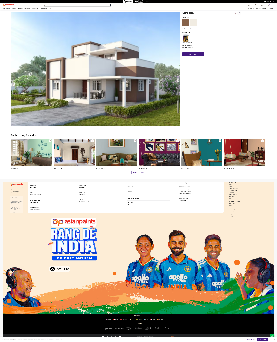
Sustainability (35, 8)
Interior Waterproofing (183, 196)
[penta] (168, 328)
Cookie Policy (231, 205)
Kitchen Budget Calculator (35, 209)
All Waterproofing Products (184, 186)
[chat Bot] (272, 336)
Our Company (251, 8)
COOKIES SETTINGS (251, 339)
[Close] (274, 339)
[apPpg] (158, 328)
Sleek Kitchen (32, 192)
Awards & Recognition (233, 194)
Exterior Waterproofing (183, 198)
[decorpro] (129, 328)
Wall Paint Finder (82, 192)
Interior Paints (130, 186)
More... (50, 8)
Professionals (43, 8)
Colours (8, 8)
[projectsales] (138, 329)
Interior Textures (130, 189)
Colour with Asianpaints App (84, 201)
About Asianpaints (232, 182)
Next (263, 135)
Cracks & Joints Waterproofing (185, 193)
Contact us (271, 8)
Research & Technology (233, 188)
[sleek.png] (109, 328)
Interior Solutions (33, 187)
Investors (258, 8)
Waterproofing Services (34, 190)
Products (14, 8)
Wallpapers (129, 191)
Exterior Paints (130, 202)
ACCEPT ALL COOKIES (262, 339)
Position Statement (232, 213)
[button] (262, 5)
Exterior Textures (130, 204)
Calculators (27, 8)
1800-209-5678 (16, 189)
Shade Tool (81, 196)
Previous (260, 135)
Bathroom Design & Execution (35, 194)
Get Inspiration (81, 190)
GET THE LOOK (193, 54)
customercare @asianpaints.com (17, 192)
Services (20, 8)
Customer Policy (232, 203)
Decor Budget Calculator (34, 207)
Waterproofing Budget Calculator (36, 205)
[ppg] (149, 328)
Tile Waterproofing (182, 200)
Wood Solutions (32, 196)
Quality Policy (231, 211)
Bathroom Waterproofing (184, 189)
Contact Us (231, 198)
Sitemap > (173, 336)
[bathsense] (119, 328)
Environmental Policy (233, 207)
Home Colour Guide (82, 185)
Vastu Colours (81, 199)
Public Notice (231, 216)
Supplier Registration (233, 190)
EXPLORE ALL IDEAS (138, 172)
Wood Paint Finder (82, 194)
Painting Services (33, 185)
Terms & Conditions (232, 214)
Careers (264, 8)
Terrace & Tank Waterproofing (185, 191)
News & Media (231, 192)
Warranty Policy (232, 209)
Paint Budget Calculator (34, 202)
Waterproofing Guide (183, 202)
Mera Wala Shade (82, 187)
